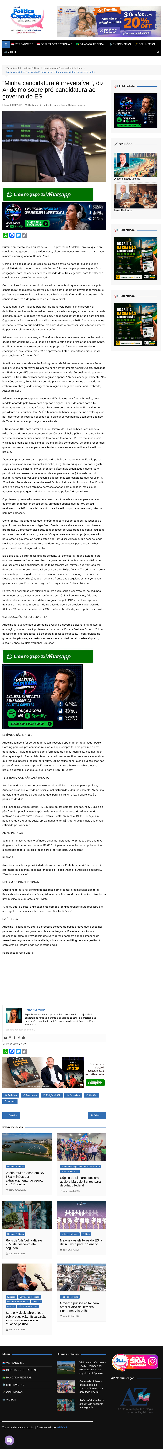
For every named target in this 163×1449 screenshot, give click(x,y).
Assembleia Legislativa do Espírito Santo (81, 1166)
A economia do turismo (127, 178)
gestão (92, 1095)
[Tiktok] (19, 1038)
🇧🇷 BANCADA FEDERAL (90, 44)
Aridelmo (12, 1095)
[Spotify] (23, 1038)
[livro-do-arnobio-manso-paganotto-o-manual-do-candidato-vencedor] (54, 1072)
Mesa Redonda (123, 210)
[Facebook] (14, 1038)
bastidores (31, 1095)
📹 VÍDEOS (11, 52)
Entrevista (75, 1095)
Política (86, 1234)
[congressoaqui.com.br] (135, 258)
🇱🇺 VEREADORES (22, 44)
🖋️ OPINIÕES (123, 144)
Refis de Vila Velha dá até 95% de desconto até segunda (24, 1244)
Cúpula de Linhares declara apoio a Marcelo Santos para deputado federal (80, 1181)
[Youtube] (5, 1038)
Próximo (95, 1115)
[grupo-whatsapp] (48, 194)
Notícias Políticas (76, 105)
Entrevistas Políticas (29, 1297)
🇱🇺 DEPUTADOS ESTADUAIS (54, 44)
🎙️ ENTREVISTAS (120, 44)
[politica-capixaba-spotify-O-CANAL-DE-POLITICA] (42, 696)
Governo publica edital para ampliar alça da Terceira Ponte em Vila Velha (79, 1307)
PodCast (37, 1301)
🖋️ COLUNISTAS (145, 44)
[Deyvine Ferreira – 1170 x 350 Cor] (109, 21)
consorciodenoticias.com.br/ (20, 1029)
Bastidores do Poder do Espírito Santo (47, 105)
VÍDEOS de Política (28, 1306)
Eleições (11, 1297)
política (11, 1101)
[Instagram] (10, 1038)
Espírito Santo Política (17, 1301)
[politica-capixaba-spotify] (54, 216)
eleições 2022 (53, 1095)
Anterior (13, 1115)
